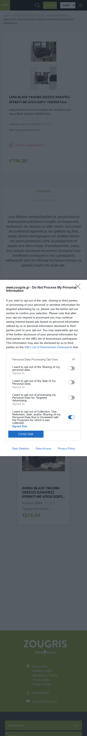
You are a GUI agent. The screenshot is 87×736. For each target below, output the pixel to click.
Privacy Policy (66, 448)
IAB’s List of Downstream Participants (48, 347)
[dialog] (43, 368)
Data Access (43, 448)
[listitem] (43, 359)
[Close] (79, 288)
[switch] (71, 368)
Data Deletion (20, 448)
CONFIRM (25, 434)
